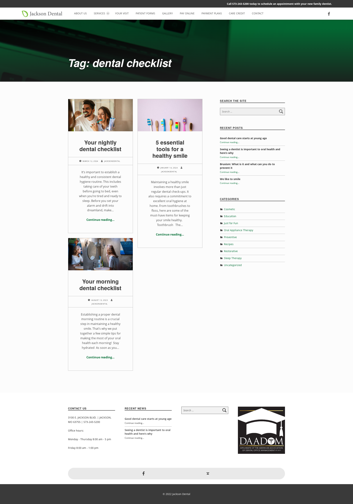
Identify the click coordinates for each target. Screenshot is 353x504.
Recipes (228, 244)
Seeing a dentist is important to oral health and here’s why (147, 431)
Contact (257, 13)
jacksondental (112, 161)
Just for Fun (231, 223)
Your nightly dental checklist (100, 145)
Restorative (231, 251)
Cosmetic (229, 209)
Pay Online (187, 13)
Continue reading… (100, 220)
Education (230, 216)
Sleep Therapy (233, 258)
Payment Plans (212, 13)
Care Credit (237, 13)
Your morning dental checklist (100, 284)
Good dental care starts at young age (243, 138)
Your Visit (122, 13)
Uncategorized (233, 265)
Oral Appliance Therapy (238, 230)
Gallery (167, 13)
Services (99, 13)
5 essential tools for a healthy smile (170, 148)
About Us (80, 13)
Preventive (230, 237)
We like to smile (230, 179)
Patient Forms (145, 13)
